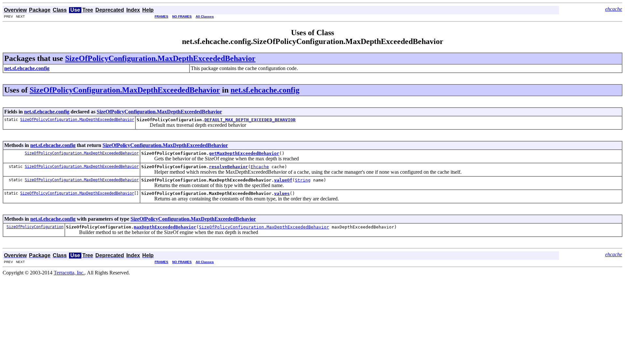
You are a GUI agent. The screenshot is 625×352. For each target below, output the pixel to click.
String (303, 180)
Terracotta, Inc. (69, 272)
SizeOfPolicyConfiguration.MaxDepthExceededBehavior (160, 58)
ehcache (613, 9)
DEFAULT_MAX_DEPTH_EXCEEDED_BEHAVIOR (250, 119)
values (282, 193)
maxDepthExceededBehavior (165, 227)
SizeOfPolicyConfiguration (35, 227)
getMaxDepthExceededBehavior (244, 153)
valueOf (283, 180)
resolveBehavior (228, 166)
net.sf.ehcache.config (264, 90)
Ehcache (260, 166)
